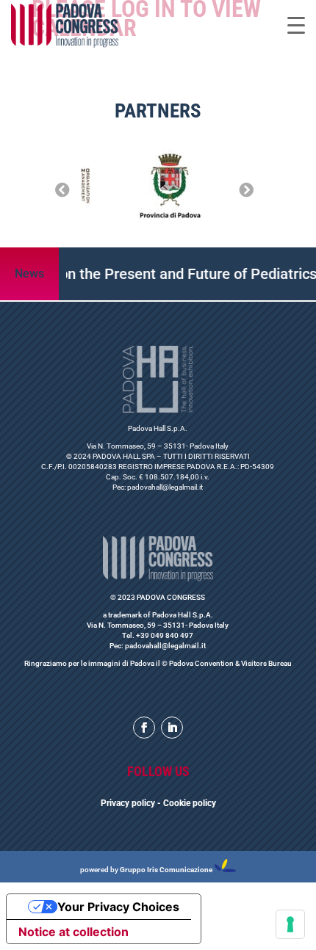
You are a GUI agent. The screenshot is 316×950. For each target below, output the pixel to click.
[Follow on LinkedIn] (172, 728)
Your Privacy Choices (118, 906)
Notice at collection (73, 931)
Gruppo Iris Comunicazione (166, 870)
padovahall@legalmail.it (165, 487)
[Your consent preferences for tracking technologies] (290, 924)
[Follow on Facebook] (144, 728)
